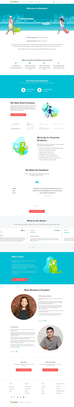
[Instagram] (11, 397)
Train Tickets (11, 388)
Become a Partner (18, 114)
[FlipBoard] (24, 397)
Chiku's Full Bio (20, 279)
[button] (54, 2)
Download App (28, 388)
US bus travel (22, 345)
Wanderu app (58, 46)
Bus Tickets (11, 386)
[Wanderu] (14, 2)
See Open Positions (24, 369)
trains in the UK (41, 314)
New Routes (27, 393)
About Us (43, 386)
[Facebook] (14, 397)
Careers (43, 393)
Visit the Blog (50, 369)
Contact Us (58, 386)
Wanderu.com (46, 46)
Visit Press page (37, 211)
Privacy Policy (58, 393)
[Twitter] (18, 397)
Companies (58, 388)
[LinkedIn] (21, 397)
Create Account (28, 386)
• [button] (33, 205)
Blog (42, 388)
